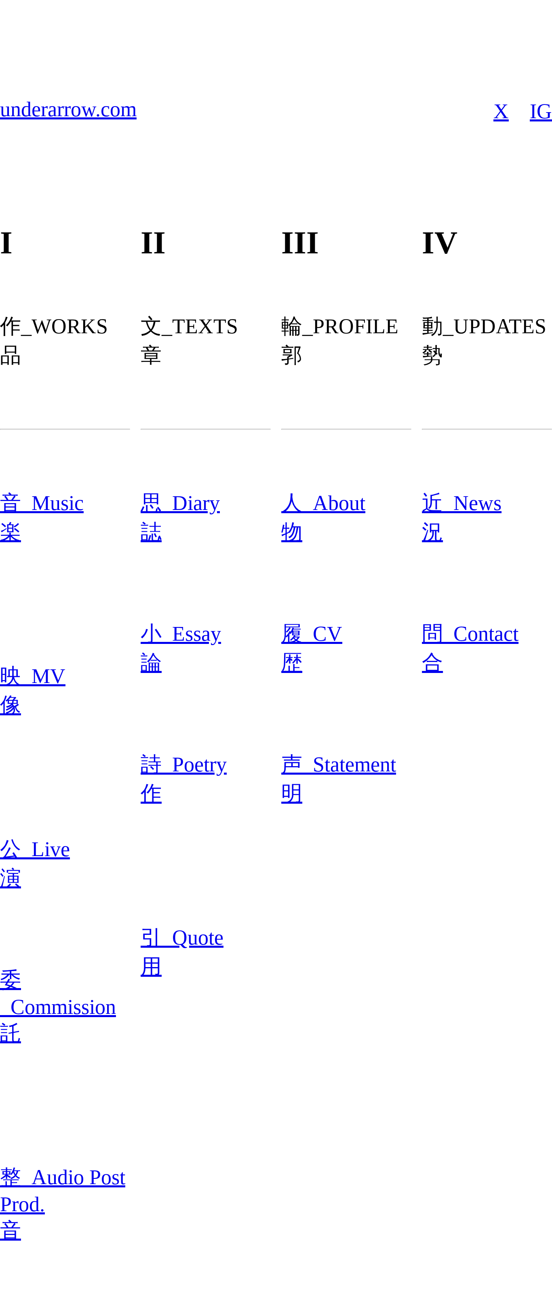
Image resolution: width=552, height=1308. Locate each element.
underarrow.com (68, 109)
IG (541, 111)
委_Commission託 (58, 1006)
